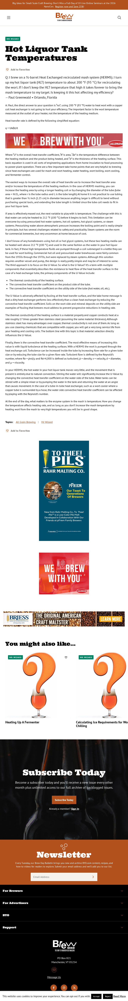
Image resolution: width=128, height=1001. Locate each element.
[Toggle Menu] (8, 17)
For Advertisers (15, 903)
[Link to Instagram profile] (64, 990)
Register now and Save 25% (69, 6)
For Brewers (13, 890)
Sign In (75, 808)
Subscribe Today (64, 800)
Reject (108, 996)
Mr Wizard (47, 422)
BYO (6, 915)
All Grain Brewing (26, 422)
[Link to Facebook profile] (53, 990)
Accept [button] (96, 996)
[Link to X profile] (74, 990)
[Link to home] (64, 17)
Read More (119, 996)
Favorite (7, 69)
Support (9, 927)
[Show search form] (119, 17)
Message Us (54, 977)
